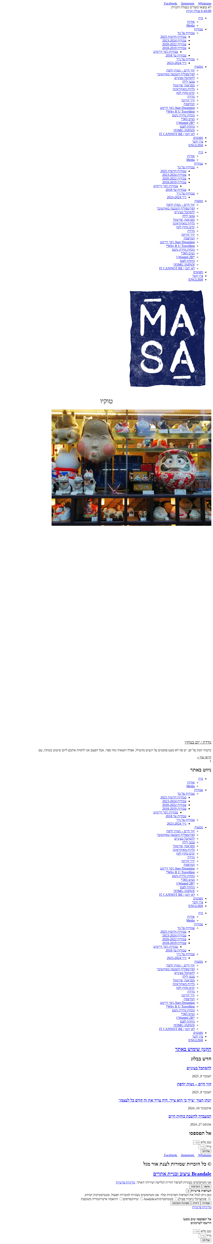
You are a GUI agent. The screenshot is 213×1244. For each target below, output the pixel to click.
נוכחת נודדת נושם (183, 115)
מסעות (198, 66)
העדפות (195, 1186)
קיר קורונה (188, 100)
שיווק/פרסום (131, 1199)
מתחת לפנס (187, 126)
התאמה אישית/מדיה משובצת (100, 1199)
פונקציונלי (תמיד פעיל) (192, 1199)
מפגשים (198, 137)
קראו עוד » (204, 757)
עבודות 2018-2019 (174, 48)
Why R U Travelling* (180, 111)
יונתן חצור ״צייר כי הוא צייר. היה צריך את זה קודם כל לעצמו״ (164, 1100)
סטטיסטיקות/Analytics (159, 1199)
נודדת (191, 96)
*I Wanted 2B (185, 123)
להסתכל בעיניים (184, 78)
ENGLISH (195, 145)
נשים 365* (188, 119)
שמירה (206, 1203)
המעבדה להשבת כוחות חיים (189, 1116)
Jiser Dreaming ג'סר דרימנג (177, 108)
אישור (206, 1186)
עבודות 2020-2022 (174, 44)
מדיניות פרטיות (125, 1182)
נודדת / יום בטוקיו (198, 742)
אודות (191, 21)
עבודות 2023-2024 (174, 40)
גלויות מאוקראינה (184, 89)
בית (200, 18)
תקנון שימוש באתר (193, 1049)
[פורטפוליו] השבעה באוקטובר (176, 74)
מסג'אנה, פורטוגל (184, 85)
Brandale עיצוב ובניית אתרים (182, 1173)
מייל (208, 1146)
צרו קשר (197, 141)
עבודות (198, 29)
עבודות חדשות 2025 (173, 36)
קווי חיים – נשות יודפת (180, 70)
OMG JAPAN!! (184, 130)
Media (190, 25)
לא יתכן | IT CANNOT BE (177, 134)
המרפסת (189, 104)
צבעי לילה (188, 81)
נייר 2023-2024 (176, 63)
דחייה (196, 1203)
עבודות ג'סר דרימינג (165, 51)
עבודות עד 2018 (176, 55)
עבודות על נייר (185, 59)
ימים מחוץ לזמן (185, 93)
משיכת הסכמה (180, 1203)
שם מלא (205, 1142)
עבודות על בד (186, 33)
